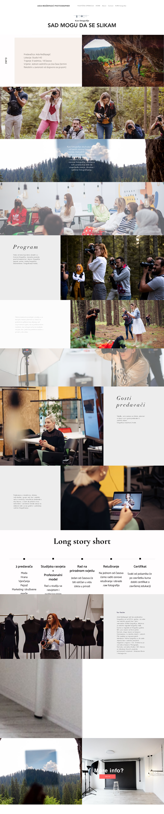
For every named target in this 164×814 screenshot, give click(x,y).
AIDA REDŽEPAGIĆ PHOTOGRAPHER (53, 6)
